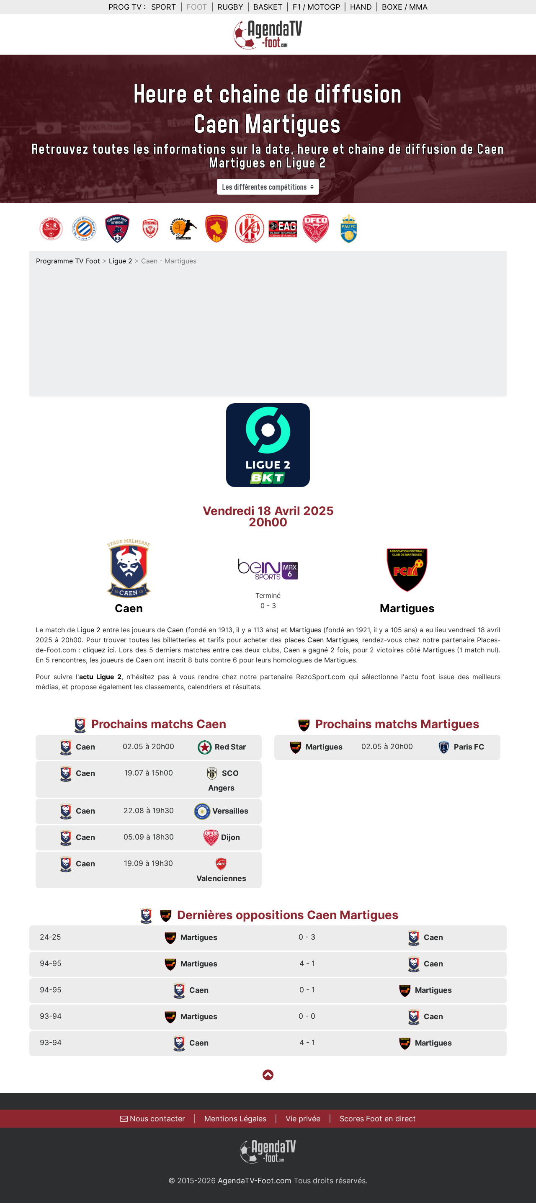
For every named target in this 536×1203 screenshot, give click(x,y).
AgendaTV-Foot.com (254, 1180)
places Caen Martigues (321, 640)
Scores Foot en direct (378, 1118)
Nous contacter (156, 1118)
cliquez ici (99, 650)
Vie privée (303, 1118)
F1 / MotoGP (316, 7)
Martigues (305, 630)
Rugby (230, 7)
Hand (361, 7)
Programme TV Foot (68, 261)
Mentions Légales (235, 1118)
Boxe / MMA (405, 7)
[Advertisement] (268, 328)
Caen (175, 630)
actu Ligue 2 (100, 676)
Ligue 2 (120, 261)
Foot (196, 7)
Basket (268, 7)
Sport (163, 7)
